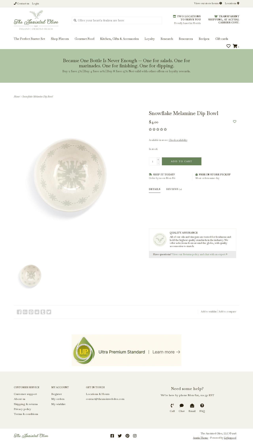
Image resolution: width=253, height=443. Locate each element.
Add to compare (227, 311)
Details (154, 189)
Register (56, 394)
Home (17, 96)
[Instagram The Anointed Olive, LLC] (134, 436)
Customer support (25, 394)
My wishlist (58, 404)
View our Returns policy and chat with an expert (199, 254)
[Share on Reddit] (37, 312)
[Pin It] (31, 312)
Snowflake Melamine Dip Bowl (37, 96)
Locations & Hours (98, 394)
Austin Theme (200, 437)
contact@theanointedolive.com (105, 399)
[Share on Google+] (25, 312)
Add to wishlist (209, 311)
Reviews (174, 189)
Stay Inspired (126, 43)
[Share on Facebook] (19, 312)
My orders (57, 399)
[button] (16, 15)
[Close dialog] (249, 4)
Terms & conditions (26, 414)
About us (19, 399)
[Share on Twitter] (48, 312)
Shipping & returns (26, 404)
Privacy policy (22, 409)
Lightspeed (230, 437)
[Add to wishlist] (234, 122)
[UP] (126, 350)
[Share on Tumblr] (43, 312)
